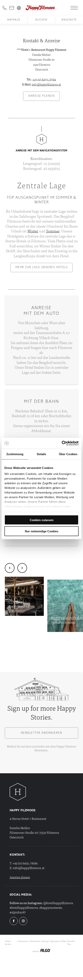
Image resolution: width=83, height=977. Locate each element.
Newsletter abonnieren (41, 733)
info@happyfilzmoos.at (46, 84)
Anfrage (14, 20)
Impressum (55, 941)
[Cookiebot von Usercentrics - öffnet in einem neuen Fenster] (62, 443)
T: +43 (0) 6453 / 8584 (23, 863)
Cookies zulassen (41, 519)
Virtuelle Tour (71, 943)
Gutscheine (23, 941)
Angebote (69, 20)
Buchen (41, 20)
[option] (24, 596)
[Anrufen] (4, 8)
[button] (41, 96)
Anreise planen (20, 876)
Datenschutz (34, 941)
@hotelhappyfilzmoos (58, 902)
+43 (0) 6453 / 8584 (44, 79)
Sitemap (45, 941)
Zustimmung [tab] (15, 454)
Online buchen (8, 943)
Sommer (52, 231)
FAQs (63, 941)
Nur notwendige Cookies (41, 531)
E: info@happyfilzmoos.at (27, 867)
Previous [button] (9, 568)
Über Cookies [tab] (68, 454)
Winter (32, 231)
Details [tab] (41, 454)
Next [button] (22, 568)
